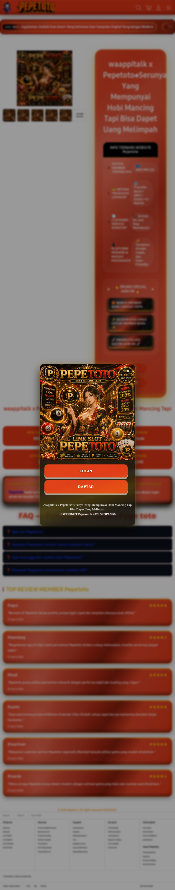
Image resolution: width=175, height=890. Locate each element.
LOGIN (86, 471)
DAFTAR (86, 487)
